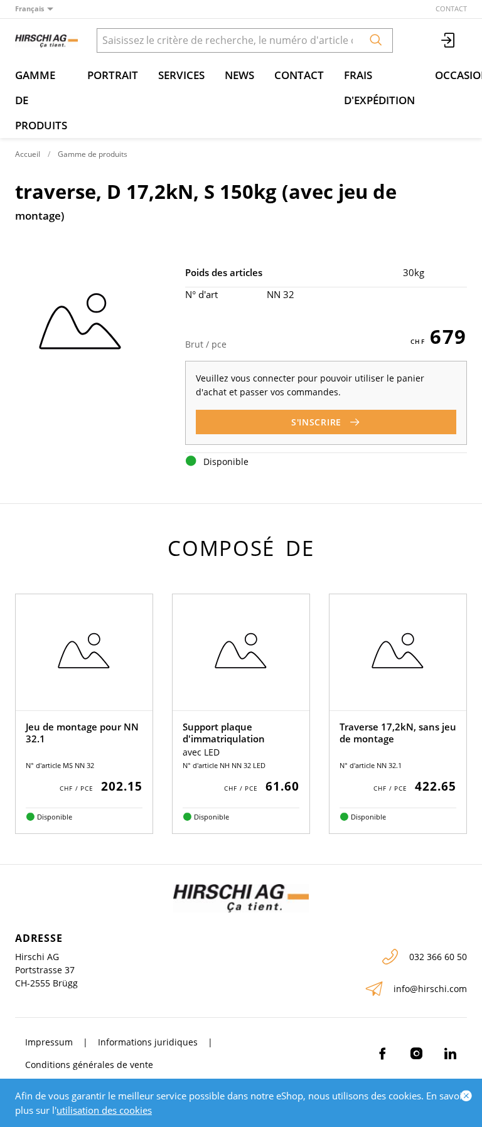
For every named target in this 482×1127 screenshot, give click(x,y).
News (239, 75)
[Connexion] (449, 40)
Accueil (27, 154)
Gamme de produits (41, 100)
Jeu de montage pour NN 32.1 (82, 732)
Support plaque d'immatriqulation (224, 732)
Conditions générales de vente (89, 1065)
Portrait (112, 75)
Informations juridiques (148, 1042)
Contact (451, 8)
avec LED (201, 752)
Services (181, 75)
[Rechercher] (376, 40)
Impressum (49, 1042)
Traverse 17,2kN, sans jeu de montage (398, 732)
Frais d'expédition (379, 87)
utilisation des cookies (104, 1110)
